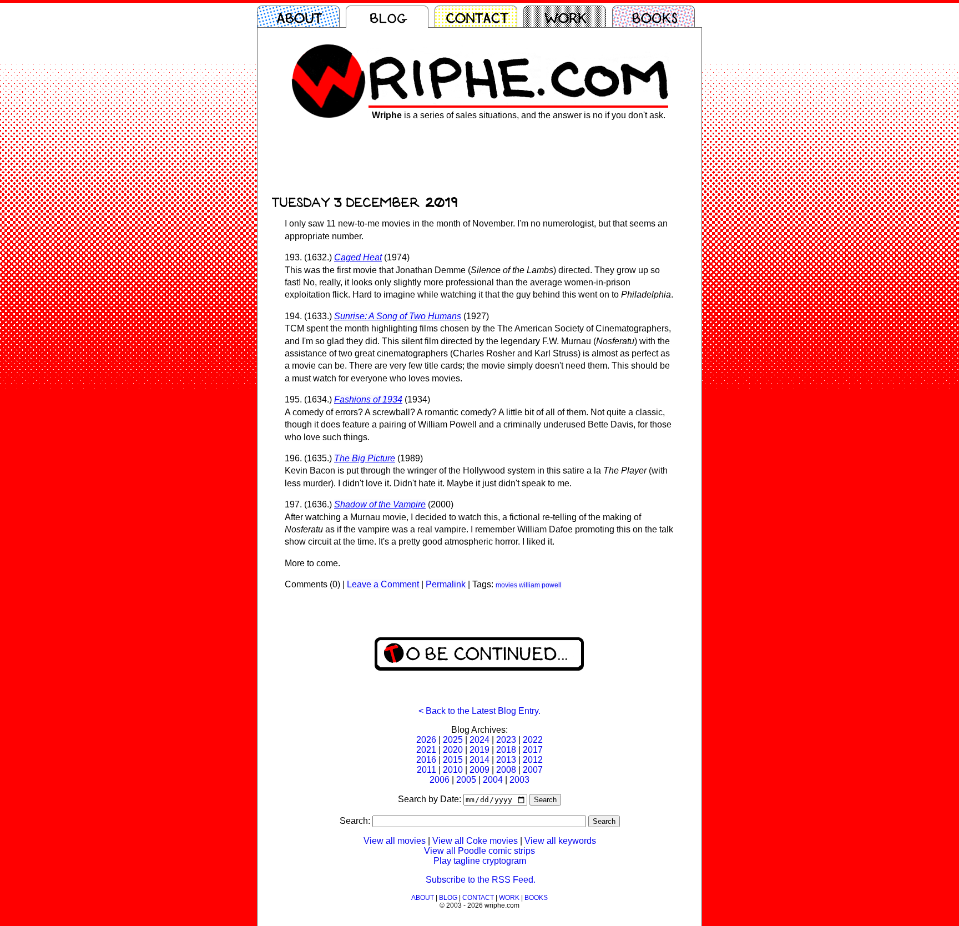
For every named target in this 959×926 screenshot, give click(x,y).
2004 (493, 779)
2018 (506, 749)
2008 (506, 769)
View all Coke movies (475, 841)
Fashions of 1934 (368, 399)
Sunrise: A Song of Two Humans (397, 316)
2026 (426, 739)
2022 (533, 739)
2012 (533, 759)
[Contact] (479, 17)
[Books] (656, 17)
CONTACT (478, 898)
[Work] (567, 17)
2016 (426, 759)
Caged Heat (358, 257)
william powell (540, 585)
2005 (466, 779)
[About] (301, 17)
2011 (426, 769)
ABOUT (422, 898)
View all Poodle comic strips (479, 850)
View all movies (395, 841)
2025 (453, 739)
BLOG (448, 898)
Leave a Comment (383, 584)
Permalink (446, 584)
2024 (479, 739)
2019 (479, 749)
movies (506, 585)
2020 (453, 749)
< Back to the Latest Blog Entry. (479, 711)
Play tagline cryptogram (479, 860)
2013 (506, 759)
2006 (440, 779)
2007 (533, 769)
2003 (519, 779)
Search (545, 800)
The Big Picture (364, 458)
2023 (506, 739)
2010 (453, 769)
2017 (533, 749)
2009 (479, 769)
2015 (453, 759)
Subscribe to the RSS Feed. (481, 879)
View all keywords (560, 841)
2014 (479, 759)
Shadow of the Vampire (380, 504)
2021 (426, 749)
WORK (509, 898)
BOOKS (536, 898)
